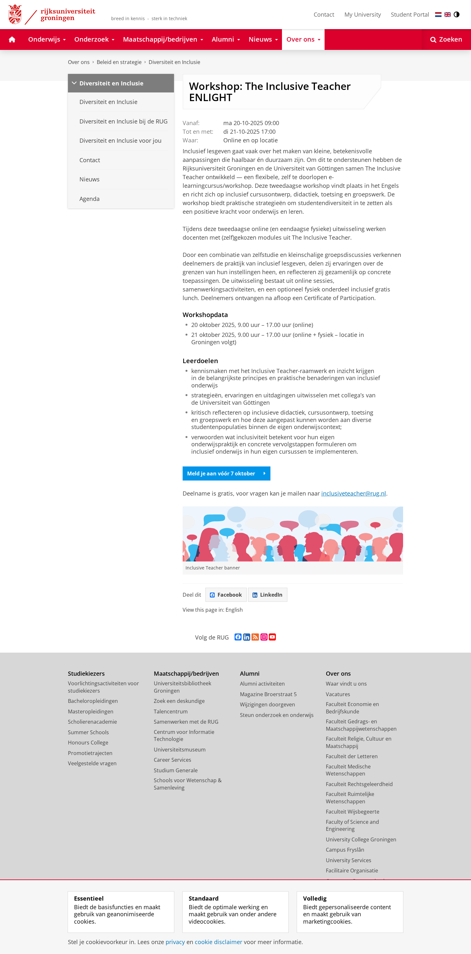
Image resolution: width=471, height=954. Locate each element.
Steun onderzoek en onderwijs (277, 715)
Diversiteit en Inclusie (174, 62)
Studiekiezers (86, 673)
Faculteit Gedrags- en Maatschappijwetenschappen (361, 725)
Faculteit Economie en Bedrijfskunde (352, 708)
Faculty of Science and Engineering (352, 825)
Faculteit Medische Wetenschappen (348, 770)
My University (362, 14)
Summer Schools (88, 732)
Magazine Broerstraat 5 (268, 694)
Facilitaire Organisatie (352, 870)
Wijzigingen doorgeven (267, 704)
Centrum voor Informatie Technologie (184, 735)
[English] (447, 14)
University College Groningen (361, 839)
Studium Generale (176, 770)
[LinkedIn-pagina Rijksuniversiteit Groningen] (246, 637)
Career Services (172, 759)
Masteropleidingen (90, 711)
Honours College (88, 742)
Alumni (250, 673)
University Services (348, 860)
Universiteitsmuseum (180, 749)
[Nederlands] (438, 14)
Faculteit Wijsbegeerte (352, 811)
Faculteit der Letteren (352, 756)
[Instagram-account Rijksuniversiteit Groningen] (264, 637)
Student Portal (410, 14)
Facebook (230, 594)
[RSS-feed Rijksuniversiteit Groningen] (255, 637)
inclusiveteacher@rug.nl (353, 493)
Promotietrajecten (90, 753)
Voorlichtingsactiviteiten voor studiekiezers (103, 687)
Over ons (79, 62)
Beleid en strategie (119, 62)
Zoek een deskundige (179, 700)
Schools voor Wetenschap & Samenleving (188, 784)
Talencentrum (171, 711)
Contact (324, 14)
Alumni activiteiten (262, 683)
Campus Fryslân (345, 849)
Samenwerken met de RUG (186, 721)
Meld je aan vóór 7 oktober (221, 473)
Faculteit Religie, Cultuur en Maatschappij (359, 742)
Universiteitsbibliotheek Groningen (182, 687)
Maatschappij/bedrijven (186, 673)
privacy (175, 942)
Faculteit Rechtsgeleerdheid (359, 784)
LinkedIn (271, 594)
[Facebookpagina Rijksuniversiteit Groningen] (238, 637)
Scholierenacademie (92, 721)
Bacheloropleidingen (93, 700)
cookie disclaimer (218, 942)
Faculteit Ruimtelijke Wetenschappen (350, 798)
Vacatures (338, 694)
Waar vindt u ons (346, 683)
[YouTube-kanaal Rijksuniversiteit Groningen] (272, 637)
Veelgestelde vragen (92, 763)
